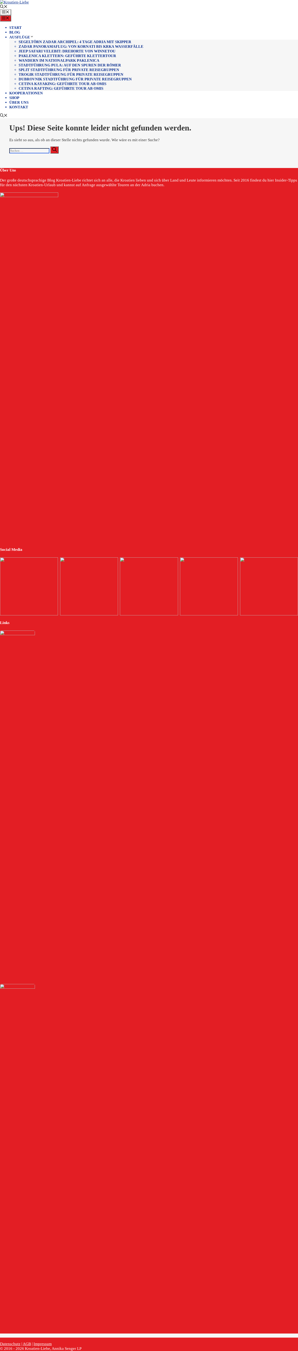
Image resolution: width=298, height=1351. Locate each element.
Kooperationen (26, 93)
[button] (3, 7)
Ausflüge (19, 37)
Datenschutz (10, 1344)
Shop (14, 98)
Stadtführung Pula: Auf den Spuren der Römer (70, 65)
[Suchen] (54, 150)
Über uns (19, 102)
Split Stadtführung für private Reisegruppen (69, 70)
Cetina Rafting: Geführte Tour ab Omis (61, 88)
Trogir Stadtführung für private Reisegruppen (71, 74)
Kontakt (18, 107)
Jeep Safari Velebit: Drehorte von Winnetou (67, 51)
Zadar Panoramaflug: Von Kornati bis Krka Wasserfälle (81, 46)
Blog (14, 32)
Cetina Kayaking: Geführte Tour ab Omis (62, 84)
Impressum (43, 1344)
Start (15, 28)
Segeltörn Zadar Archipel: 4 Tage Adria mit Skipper (75, 42)
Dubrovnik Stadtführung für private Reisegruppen (75, 79)
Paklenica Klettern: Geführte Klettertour (67, 56)
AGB (27, 1344)
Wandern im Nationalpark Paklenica (59, 60)
